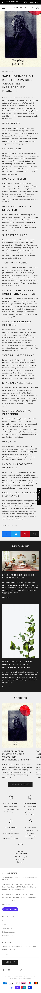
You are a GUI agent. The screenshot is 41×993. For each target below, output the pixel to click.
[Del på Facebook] (6, 534)
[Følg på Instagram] (9, 970)
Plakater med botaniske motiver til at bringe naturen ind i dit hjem (17, 665)
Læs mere (6, 597)
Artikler (5, 925)
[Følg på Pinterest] (15, 970)
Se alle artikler (20, 784)
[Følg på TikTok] (21, 970)
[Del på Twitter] (15, 534)
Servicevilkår (7, 928)
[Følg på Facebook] (3, 970)
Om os (5, 921)
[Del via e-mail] (34, 534)
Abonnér (10, 962)
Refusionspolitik (8, 932)
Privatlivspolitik (8, 936)
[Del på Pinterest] (25, 534)
